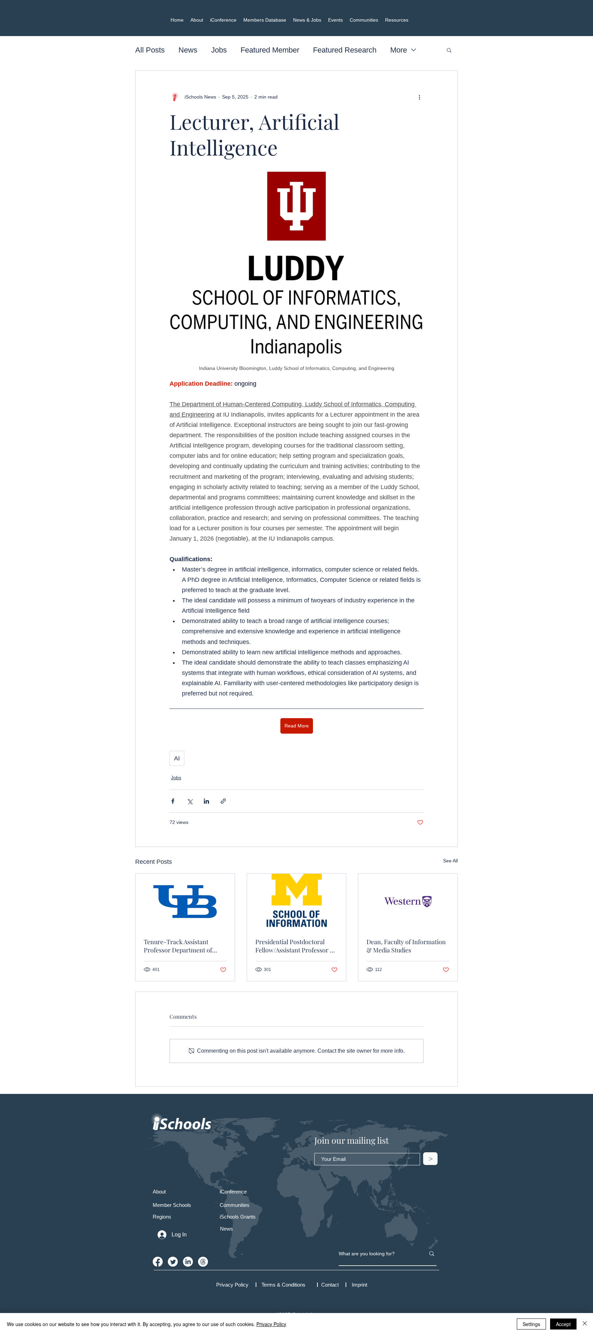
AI (177, 758)
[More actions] (419, 97)
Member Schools (172, 1205)
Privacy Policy (271, 1324)
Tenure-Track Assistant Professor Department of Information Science (178, 946)
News (187, 50)
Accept (563, 1324)
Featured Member (270, 50)
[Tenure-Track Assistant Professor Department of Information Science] (185, 901)
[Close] (585, 1324)
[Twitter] (173, 1262)
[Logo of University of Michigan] (296, 901)
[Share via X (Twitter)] (189, 801)
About (159, 1192)
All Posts (150, 50)
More (398, 50)
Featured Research (344, 50)
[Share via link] (223, 801)
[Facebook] (158, 1262)
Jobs (219, 50)
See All (450, 860)
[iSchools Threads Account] (203, 1262)
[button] (449, 50)
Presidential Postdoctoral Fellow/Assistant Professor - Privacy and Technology (294, 946)
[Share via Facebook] (173, 801)
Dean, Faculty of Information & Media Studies (406, 946)
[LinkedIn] (188, 1262)
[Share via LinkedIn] (206, 801)
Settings (531, 1324)
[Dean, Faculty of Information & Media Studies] (407, 901)
